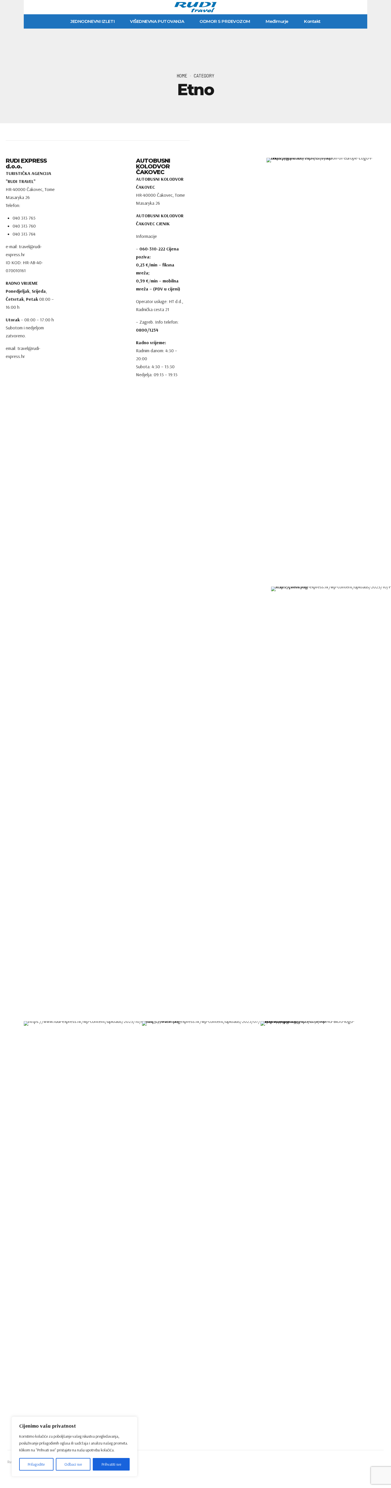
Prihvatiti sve (111, 1464)
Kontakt (312, 21)
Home (182, 75)
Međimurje (277, 21)
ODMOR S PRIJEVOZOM (225, 21)
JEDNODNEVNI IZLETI (92, 21)
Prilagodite (36, 1464)
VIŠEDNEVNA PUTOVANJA (157, 21)
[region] (74, 1447)
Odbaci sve (73, 1464)
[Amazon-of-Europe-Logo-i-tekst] (321, 372)
